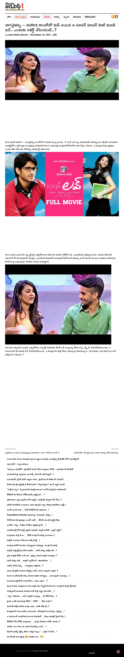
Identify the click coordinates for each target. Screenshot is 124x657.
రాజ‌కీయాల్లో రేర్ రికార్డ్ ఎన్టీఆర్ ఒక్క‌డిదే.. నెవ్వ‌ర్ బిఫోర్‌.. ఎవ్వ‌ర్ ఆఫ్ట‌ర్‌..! (34, 530)
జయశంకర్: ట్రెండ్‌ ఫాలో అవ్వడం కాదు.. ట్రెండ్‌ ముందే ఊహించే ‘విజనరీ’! (35, 479)
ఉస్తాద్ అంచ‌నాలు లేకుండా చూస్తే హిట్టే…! (23, 540)
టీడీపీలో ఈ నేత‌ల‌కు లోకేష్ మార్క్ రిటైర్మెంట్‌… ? (26, 494)
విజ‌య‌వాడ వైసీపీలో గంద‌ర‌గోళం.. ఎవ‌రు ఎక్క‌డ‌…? (27, 581)
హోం (9, 16)
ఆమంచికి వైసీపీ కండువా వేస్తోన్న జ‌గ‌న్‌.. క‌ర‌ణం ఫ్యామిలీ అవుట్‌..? (32, 571)
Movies (24, 35)
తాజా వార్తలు (20, 16)
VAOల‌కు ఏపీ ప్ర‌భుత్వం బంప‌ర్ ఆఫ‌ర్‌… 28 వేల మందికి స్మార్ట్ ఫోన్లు (33, 520)
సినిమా (47, 16)
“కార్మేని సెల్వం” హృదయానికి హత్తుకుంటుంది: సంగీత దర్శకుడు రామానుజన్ (36, 489)
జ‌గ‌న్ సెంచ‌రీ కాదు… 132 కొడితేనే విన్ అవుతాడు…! (28, 510)
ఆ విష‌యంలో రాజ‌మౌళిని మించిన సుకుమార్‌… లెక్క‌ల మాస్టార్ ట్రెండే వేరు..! (36, 616)
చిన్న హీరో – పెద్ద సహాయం (17, 464)
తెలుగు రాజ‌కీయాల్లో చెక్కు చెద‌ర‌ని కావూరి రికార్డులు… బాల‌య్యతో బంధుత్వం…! (38, 576)
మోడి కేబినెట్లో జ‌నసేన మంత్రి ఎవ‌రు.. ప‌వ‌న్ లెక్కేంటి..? (28, 606)
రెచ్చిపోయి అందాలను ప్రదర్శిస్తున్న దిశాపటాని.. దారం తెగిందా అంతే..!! (32, 452)
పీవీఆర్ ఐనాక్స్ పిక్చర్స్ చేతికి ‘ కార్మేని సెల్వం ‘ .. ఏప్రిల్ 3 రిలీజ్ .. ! (32, 631)
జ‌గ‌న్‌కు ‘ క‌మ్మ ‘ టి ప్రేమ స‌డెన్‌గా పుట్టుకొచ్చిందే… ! (26, 525)
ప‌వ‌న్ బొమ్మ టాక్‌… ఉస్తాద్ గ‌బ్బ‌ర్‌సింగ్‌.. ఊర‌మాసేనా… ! (29, 560)
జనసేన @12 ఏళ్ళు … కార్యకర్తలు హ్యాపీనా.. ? (25, 565)
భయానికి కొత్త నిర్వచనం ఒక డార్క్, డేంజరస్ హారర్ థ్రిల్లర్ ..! (30, 474)
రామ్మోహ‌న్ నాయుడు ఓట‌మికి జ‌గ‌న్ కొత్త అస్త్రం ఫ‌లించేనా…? (31, 591)
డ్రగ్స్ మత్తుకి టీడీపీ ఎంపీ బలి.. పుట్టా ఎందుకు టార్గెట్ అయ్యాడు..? (32, 555)
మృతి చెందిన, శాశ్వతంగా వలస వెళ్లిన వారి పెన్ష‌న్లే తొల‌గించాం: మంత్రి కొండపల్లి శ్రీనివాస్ (41, 586)
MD (55, 35)
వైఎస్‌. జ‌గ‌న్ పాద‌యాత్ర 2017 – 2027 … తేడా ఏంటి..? (29, 601)
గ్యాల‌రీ (66, 16)
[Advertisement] (62, 122)
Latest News (13, 35)
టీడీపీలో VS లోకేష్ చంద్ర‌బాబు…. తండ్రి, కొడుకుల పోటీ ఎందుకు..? (33, 621)
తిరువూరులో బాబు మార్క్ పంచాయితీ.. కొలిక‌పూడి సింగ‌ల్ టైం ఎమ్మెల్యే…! (35, 611)
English (90, 16)
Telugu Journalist (40, 651)
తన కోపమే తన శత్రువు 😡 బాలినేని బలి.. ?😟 (25, 636)
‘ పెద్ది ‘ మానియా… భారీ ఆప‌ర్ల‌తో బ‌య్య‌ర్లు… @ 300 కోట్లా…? (32, 596)
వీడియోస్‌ (77, 16)
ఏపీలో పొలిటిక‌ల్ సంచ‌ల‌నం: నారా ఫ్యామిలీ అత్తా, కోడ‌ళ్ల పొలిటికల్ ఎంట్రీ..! (36, 505)
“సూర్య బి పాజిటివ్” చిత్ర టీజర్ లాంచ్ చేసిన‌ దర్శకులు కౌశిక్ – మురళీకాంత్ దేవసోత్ (40, 469)
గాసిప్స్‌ (57, 16)
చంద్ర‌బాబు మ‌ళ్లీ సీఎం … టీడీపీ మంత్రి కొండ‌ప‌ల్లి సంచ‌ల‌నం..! (31, 535)
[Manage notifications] (118, 652)
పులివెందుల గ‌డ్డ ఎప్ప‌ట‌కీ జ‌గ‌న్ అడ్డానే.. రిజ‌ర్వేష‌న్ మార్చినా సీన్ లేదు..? (34, 499)
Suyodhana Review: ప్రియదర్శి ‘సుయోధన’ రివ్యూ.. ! (30, 515)
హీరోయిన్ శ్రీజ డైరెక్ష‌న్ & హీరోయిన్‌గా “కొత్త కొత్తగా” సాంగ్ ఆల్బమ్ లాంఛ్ (36, 484)
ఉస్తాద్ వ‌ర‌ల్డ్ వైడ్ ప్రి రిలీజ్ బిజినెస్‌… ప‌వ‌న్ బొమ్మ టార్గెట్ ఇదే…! (32, 550)
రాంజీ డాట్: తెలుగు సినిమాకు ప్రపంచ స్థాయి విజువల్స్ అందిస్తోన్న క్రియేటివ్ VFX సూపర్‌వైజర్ (43, 459)
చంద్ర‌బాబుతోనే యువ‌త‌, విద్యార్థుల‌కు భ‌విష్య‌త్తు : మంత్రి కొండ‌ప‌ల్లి (32, 545)
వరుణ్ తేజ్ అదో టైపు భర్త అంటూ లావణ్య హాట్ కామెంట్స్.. (96, 452)
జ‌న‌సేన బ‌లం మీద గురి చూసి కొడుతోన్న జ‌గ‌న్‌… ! (26, 626)
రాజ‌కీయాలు (35, 16)
